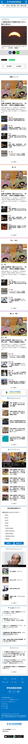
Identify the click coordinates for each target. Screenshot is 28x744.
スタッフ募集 (5, 708)
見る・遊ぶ (13, 5)
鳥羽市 (6, 517)
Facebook (9, 691)
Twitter (14, 691)
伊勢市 (6, 515)
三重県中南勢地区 (10, 531)
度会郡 (6, 525)
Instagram (18, 691)
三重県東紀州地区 (10, 536)
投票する (9, 543)
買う (18, 5)
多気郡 (6, 523)
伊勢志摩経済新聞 (13, 2)
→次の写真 (10, 48)
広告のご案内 (5, 706)
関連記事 (16, 48)
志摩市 (6, 520)
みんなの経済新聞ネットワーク (14, 724)
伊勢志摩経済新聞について (7, 697)
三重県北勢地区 (9, 528)
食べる (8, 5)
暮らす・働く (24, 5)
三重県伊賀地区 (9, 533)
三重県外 (7, 538)
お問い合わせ (5, 703)
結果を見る (19, 543)
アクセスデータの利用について (8, 701)
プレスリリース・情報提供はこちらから (10, 699)
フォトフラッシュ (5, 19)
